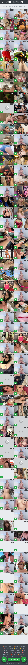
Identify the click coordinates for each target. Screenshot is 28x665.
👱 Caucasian (22, 646)
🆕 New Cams (6, 654)
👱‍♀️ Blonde (4, 650)
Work (13, 663)
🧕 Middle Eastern (8, 648)
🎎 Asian (5, 646)
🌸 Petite (6, 652)
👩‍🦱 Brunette (11, 650)
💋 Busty (12, 652)
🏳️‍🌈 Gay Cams (14, 654)
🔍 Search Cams (21, 661)
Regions (9, 663)
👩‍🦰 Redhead (18, 650)
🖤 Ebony (10, 646)
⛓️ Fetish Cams (15, 656)
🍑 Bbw (24, 650)
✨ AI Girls (23, 656)
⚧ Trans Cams (21, 654)
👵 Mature (16, 648)
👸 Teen (22, 648)
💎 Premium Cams (7, 656)
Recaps (16, 663)
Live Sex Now (14, 659)
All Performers (21, 663)
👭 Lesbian (17, 652)
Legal (26, 663)
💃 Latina (16, 646)
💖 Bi (23, 652)
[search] (24, 659)
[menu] (4, 659)
